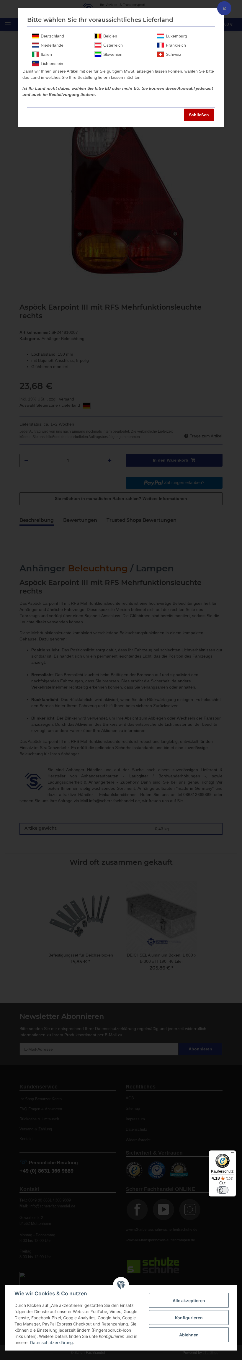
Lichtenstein (52, 63)
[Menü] (232, 1154)
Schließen (199, 114)
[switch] (222, 1190)
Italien (46, 54)
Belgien (110, 36)
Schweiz (173, 54)
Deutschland (52, 36)
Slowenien (112, 54)
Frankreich (176, 45)
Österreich (113, 45)
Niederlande (52, 45)
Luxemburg (176, 36)
